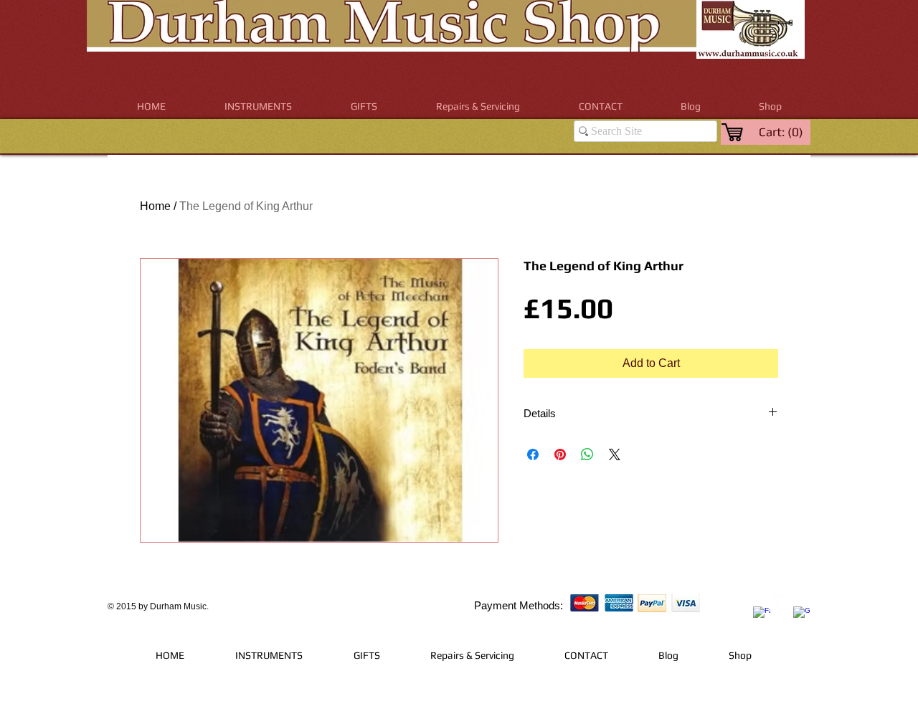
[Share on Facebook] (532, 454)
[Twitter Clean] (781, 604)
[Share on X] (614, 454)
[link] (782, 132)
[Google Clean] (801, 615)
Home (155, 206)
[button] (258, 106)
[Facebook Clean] (761, 615)
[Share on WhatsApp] (587, 454)
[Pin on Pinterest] (560, 454)
